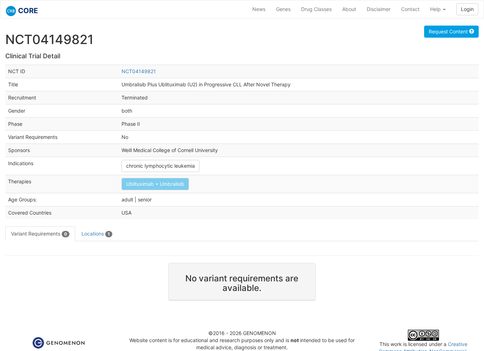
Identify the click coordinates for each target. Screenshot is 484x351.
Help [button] (436, 9)
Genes (283, 9)
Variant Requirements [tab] (39, 234)
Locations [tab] (95, 234)
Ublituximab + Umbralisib (155, 184)
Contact (410, 9)
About (349, 9)
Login (467, 9)
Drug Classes (316, 9)
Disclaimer (378, 9)
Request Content (449, 31)
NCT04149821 (139, 71)
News (258, 9)
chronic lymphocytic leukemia (160, 166)
